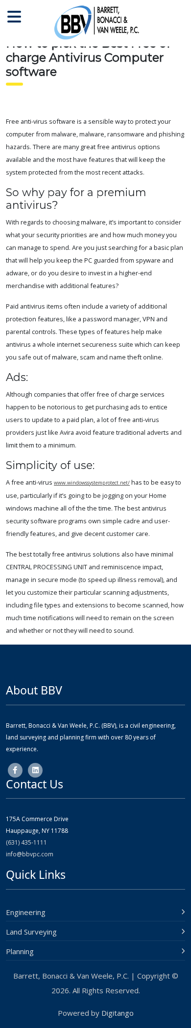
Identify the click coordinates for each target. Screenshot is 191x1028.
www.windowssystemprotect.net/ (92, 482)
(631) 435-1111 (26, 842)
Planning (20, 951)
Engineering (26, 912)
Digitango (117, 1013)
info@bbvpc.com (29, 854)
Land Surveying (31, 932)
